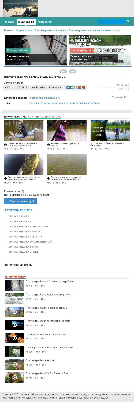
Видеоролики (26, 21)
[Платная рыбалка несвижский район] (14, 312)
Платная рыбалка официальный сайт (31, 242)
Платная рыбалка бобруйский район (47, 373)
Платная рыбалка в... (19, 56)
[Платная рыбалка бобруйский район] (14, 377)
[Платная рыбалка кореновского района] (14, 298)
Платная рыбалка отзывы (23, 252)
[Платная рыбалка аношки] (14, 364)
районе (63, 103)
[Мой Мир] (79, 87)
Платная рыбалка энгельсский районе (48, 320)
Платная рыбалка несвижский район (47, 307)
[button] (8, 87)
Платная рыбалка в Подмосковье (28, 226)
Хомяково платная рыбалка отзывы (65, 144)
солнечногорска (38, 103)
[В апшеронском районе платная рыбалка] (14, 351)
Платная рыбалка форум (23, 247)
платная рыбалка (79, 103)
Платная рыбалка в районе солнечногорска (94, 30)
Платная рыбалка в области (25, 237)
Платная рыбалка (18, 216)
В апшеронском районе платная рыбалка (49, 347)
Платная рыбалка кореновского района (49, 294)
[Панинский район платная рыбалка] (14, 338)
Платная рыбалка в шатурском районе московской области (66, 178)
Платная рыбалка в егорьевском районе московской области (24, 178)
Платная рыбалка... (18, 50)
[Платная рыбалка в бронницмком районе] (14, 285)
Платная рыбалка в (19, 221)
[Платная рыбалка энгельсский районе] (14, 325)
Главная (8, 30)
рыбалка (53, 103)
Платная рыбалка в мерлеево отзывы (109, 144)
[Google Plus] (83, 87)
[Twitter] (71, 87)
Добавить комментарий (20, 201)
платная (94, 103)
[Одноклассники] (75, 87)
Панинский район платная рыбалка (46, 334)
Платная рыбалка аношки (40, 360)
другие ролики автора (45, 116)
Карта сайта (45, 21)
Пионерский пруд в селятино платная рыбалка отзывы (22, 144)
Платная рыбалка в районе (50, 30)
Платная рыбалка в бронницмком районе (50, 281)
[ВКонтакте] (68, 87)
